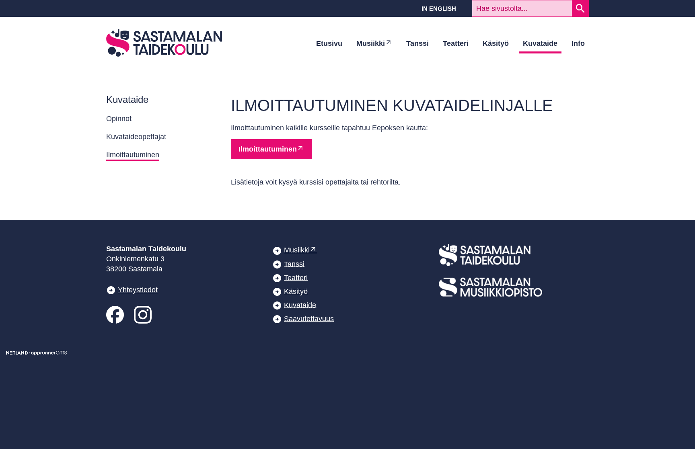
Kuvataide (540, 43)
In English (439, 8)
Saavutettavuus (309, 318)
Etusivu (329, 43)
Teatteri (456, 43)
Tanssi (417, 43)
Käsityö (496, 43)
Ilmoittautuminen (132, 155)
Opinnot (119, 119)
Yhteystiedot (138, 290)
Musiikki (370, 43)
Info (578, 43)
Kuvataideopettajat (136, 137)
